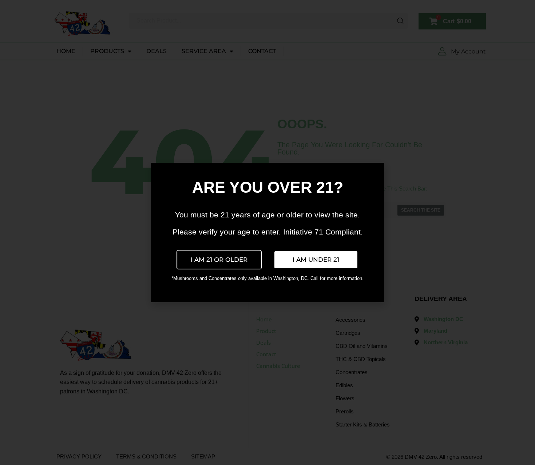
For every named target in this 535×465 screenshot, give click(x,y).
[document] (267, 232)
